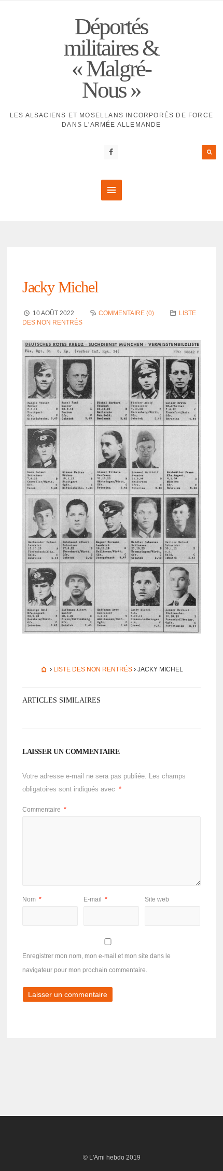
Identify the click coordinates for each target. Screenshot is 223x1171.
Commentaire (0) (126, 313)
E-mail (95, 899)
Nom (31, 899)
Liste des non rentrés (92, 669)
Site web (157, 899)
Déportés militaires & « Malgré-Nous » (111, 58)
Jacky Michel (60, 286)
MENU (111, 190)
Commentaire (44, 809)
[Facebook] (111, 152)
